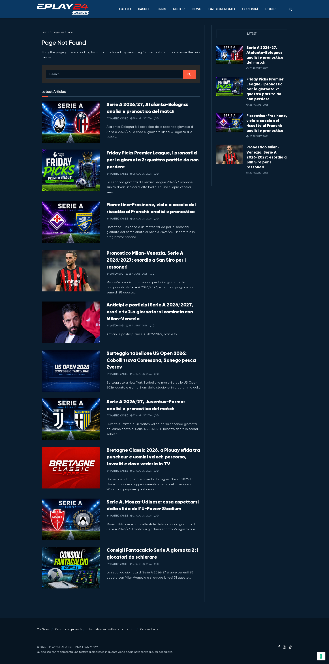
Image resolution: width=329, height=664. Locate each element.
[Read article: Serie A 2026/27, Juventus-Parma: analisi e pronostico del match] (71, 419)
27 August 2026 (142, 374)
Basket (143, 9)
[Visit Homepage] (63, 9)
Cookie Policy (149, 629)
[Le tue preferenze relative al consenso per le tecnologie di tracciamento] (321, 656)
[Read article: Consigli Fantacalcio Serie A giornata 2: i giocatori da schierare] (71, 567)
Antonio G (117, 273)
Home (45, 32)
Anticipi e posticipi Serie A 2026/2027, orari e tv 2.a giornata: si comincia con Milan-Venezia (150, 312)
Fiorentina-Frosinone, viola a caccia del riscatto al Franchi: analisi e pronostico (266, 123)
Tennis (161, 9)
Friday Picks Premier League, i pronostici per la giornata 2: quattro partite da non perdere (153, 160)
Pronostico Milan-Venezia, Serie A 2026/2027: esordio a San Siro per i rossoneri (146, 260)
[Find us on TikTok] (290, 647)
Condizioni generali (68, 629)
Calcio (125, 9)
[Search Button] (290, 9)
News (196, 9)
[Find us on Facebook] (279, 647)
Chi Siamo (43, 629)
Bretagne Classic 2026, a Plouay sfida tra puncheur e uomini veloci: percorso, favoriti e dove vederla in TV (153, 457)
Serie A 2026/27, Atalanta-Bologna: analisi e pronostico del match (264, 55)
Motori (179, 9)
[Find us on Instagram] (284, 647)
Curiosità (250, 9)
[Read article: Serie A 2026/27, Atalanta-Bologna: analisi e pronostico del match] (71, 122)
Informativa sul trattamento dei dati (111, 629)
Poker (270, 9)
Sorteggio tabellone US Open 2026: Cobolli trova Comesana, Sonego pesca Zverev (151, 360)
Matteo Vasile (119, 118)
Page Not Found (63, 32)
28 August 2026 (142, 118)
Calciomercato (221, 9)
